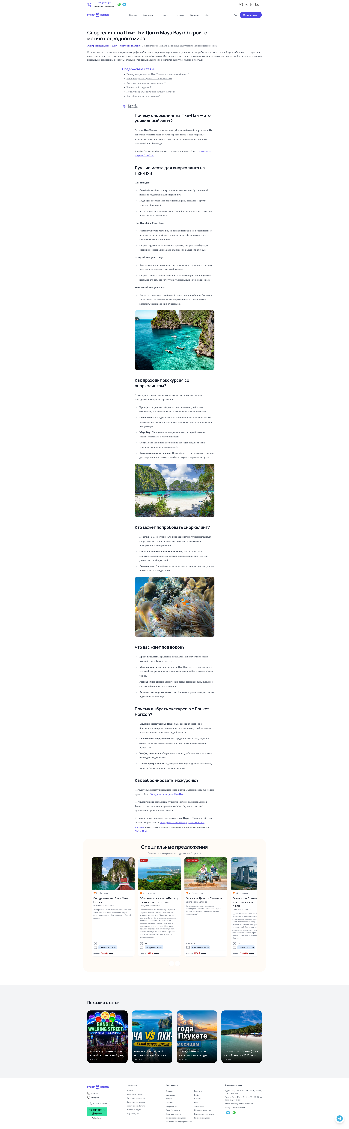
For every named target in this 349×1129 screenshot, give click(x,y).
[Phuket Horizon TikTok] (251, 4)
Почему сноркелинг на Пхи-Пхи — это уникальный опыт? (158, 74)
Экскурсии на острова (136, 1098)
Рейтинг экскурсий (202, 1118)
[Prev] (171, 963)
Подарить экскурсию (202, 1110)
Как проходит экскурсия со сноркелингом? (149, 78)
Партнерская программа (204, 1114)
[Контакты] (235, 15)
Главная (133, 15)
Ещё (207, 15)
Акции (169, 1099)
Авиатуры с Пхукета (135, 1094)
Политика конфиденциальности (179, 1122)
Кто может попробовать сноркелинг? (146, 83)
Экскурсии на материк (136, 1102)
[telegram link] (228, 1112)
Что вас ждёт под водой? (140, 87)
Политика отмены (173, 1114)
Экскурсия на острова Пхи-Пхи (166, 794)
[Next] (177, 963)
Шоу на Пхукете (133, 1113)
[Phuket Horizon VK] (246, 4)
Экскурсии (148, 15)
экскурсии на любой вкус (173, 822)
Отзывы (180, 15)
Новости (197, 1099)
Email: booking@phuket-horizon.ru (239, 1104)
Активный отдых (134, 1110)
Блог (114, 46)
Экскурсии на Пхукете (98, 46)
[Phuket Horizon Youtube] (257, 4)
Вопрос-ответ (171, 1106)
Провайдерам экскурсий (176, 1118)
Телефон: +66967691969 (235, 1107)
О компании (199, 1106)
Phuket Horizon (142, 831)
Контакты (194, 15)
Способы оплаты (173, 1110)
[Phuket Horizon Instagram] (241, 4)
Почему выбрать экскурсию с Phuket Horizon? (151, 91)
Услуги (165, 15)
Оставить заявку (250, 15)
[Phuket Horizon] (98, 15)
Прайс (196, 1095)
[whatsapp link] (234, 1112)
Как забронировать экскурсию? (143, 96)
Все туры (130, 1090)
